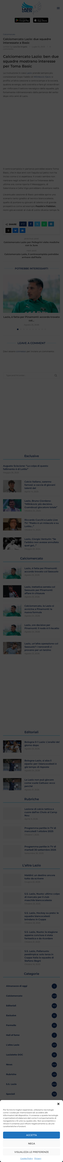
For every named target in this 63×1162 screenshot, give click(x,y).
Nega (31, 1143)
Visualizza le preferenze (31, 1152)
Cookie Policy (26, 1158)
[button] (58, 1103)
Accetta (31, 1135)
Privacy (37, 1158)
